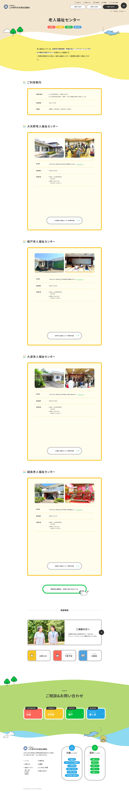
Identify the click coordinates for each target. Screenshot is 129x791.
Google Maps (79, 164)
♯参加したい (94, 766)
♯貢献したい (94, 772)
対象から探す (78, 7)
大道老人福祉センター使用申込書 (64, 451)
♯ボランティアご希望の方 (72, 762)
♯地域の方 (72, 759)
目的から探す (94, 7)
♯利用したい (94, 769)
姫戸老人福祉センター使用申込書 (64, 336)
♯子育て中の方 (72, 772)
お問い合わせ (110, 7)
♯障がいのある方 (72, 769)
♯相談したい (94, 759)
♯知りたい (95, 762)
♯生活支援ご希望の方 (72, 775)
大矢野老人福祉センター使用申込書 (64, 220)
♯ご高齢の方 (71, 766)
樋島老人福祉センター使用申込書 (64, 566)
